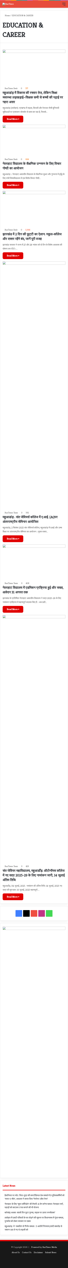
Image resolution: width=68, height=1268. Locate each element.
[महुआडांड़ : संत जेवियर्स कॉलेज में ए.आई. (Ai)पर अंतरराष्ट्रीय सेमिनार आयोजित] (34, 385)
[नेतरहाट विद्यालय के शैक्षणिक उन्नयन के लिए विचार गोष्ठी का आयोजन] (34, 140)
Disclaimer (38, 1252)
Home (7, 15)
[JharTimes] (8, 4)
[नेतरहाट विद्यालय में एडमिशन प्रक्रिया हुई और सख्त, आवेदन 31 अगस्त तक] (34, 562)
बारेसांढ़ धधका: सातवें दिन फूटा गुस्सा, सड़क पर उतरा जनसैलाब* (30, 1212)
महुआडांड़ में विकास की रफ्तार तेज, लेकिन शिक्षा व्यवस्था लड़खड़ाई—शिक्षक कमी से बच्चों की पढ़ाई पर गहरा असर (33, 97)
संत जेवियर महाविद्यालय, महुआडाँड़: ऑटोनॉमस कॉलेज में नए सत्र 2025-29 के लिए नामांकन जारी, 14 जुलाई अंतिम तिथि (34, 875)
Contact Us (27, 1252)
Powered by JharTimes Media (44, 1247)
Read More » (13, 118)
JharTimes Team (11, 512)
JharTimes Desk (11, 88)
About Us (16, 1252)
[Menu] (64, 5)
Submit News (50, 1252)
